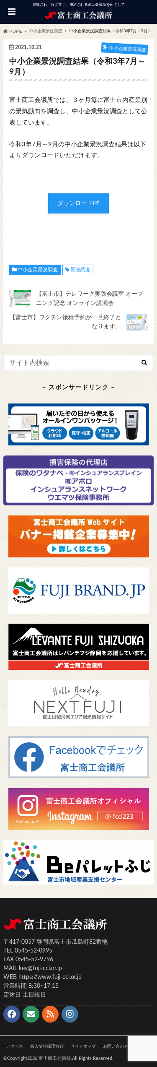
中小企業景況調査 (38, 269)
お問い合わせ (115, 1046)
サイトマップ (83, 1046)
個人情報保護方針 (47, 1046)
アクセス (14, 1046)
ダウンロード (75, 203)
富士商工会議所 (55, 1058)
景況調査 (80, 269)
